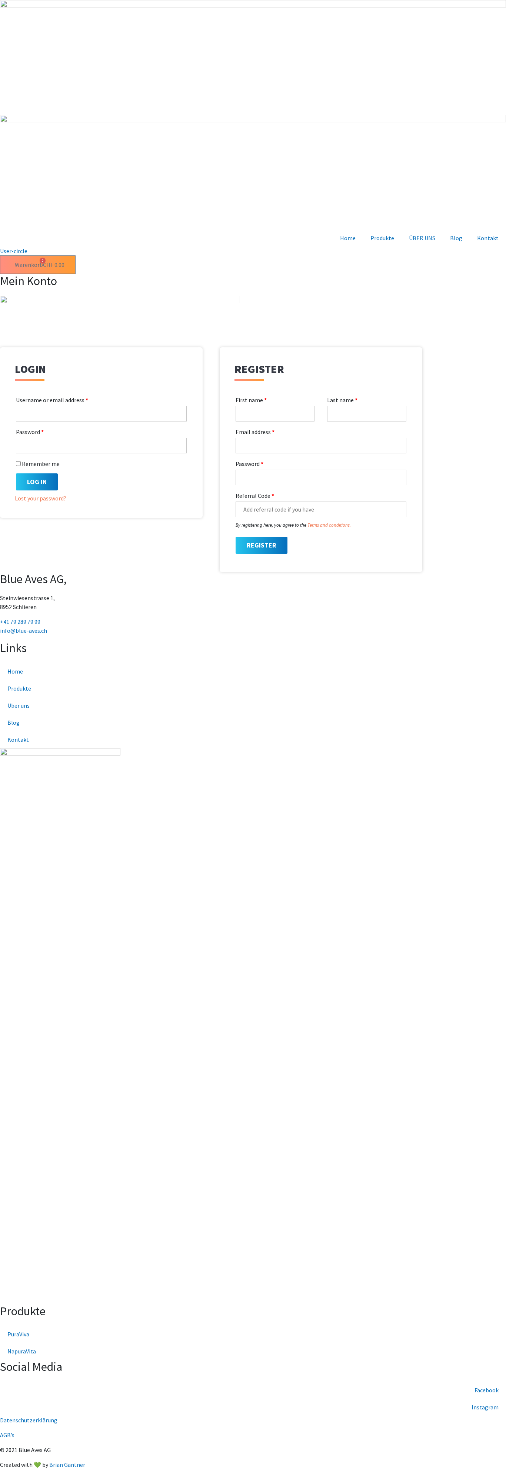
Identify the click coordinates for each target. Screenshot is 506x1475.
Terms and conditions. (328, 525)
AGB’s (7, 1435)
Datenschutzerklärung (28, 1420)
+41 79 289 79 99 (20, 621)
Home (348, 238)
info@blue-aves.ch (23, 630)
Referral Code (255, 495)
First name (251, 400)
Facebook (487, 1390)
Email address (255, 432)
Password (30, 432)
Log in (37, 481)
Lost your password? (40, 498)
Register (261, 545)
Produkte (382, 238)
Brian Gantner (67, 1464)
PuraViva (18, 1334)
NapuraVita (21, 1351)
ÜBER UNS (422, 238)
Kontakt (488, 238)
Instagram (485, 1407)
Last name (342, 400)
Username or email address (52, 400)
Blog (456, 238)
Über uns (18, 705)
